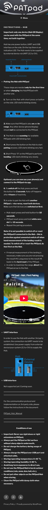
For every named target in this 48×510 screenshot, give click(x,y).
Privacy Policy (9, 504)
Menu (25, 18)
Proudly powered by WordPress (29, 504)
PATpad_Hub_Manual (13, 413)
